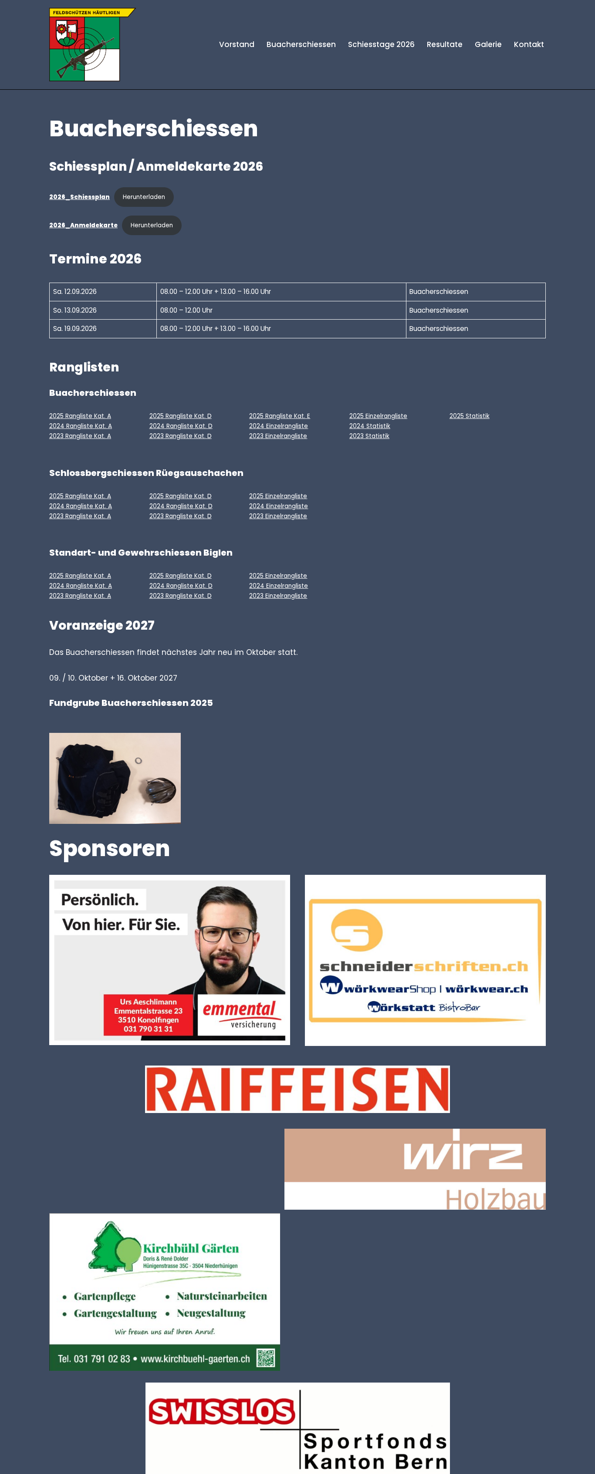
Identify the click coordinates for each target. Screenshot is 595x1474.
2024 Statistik (369, 426)
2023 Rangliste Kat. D (180, 436)
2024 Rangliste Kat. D (181, 426)
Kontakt (529, 44)
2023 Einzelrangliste (278, 436)
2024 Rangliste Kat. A (80, 426)
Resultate (445, 44)
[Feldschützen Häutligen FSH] (92, 44)
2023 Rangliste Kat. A (80, 436)
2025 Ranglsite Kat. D (180, 496)
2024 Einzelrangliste (278, 426)
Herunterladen (144, 197)
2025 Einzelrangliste (378, 416)
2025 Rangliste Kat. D (180, 416)
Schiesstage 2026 (381, 44)
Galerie (488, 44)
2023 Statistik (369, 436)
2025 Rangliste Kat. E (279, 416)
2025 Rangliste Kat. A (80, 416)
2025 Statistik (470, 416)
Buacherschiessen (301, 44)
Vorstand (236, 44)
